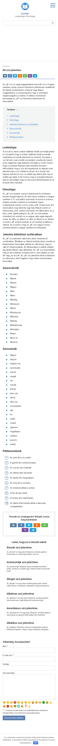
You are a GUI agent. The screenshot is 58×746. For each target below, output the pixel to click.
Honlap (6, 664)
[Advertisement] (29, 45)
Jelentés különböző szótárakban (23, 124)
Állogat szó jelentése (19, 579)
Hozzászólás (8, 673)
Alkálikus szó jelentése (20, 622)
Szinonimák (14, 133)
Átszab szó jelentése (19, 547)
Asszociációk (15, 128)
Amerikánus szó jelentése (22, 608)
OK (35, 743)
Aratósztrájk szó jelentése (22, 562)
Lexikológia (14, 116)
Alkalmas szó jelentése (20, 593)
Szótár (25, 13)
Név (5, 646)
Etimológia (14, 120)
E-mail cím (8, 655)
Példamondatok (16, 137)
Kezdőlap (6, 66)
